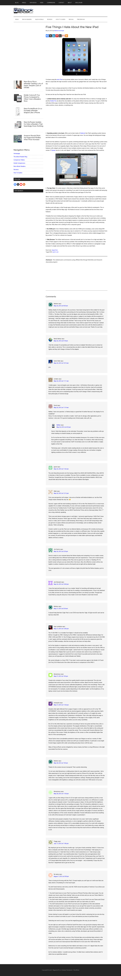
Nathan (58, 425)
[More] (66, 35)
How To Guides (18, 173)
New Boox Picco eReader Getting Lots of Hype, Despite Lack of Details (33, 84)
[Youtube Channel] (21, 184)
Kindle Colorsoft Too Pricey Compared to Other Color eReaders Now (32, 98)
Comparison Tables (19, 160)
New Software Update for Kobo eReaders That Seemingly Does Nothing (33, 124)
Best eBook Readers (20, 166)
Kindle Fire (53, 101)
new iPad (59, 79)
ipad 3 (54, 252)
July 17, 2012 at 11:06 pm (61, 843)
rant (57, 252)
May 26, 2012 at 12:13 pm (61, 493)
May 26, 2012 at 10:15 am (61, 363)
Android (82, 133)
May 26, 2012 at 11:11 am (61, 381)
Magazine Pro (56, 970)
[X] (50, 35)
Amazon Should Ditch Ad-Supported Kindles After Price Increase (32, 138)
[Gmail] (63, 35)
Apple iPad (55, 250)
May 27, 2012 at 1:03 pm (61, 676)
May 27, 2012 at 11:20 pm (61, 705)
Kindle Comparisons (19, 163)
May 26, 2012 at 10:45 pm (61, 584)
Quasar (53, 150)
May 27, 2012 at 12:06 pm (61, 628)
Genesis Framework (67, 970)
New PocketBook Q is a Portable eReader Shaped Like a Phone (33, 111)
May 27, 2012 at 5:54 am (61, 608)
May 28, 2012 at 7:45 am (61, 763)
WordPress (76, 970)
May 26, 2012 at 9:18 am (61, 341)
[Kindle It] (60, 35)
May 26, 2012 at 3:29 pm (61, 551)
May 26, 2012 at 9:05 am (61, 306)
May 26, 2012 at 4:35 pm (64, 427)
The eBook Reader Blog (20, 156)
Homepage (17, 153)
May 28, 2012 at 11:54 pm (61, 793)
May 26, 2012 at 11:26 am (61, 469)
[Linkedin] (53, 35)
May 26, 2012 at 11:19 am (61, 407)
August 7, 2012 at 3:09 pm (61, 876)
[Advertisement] (76, 119)
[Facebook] (47, 35)
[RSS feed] (24, 184)
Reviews (16, 169)
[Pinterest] (56, 35)
